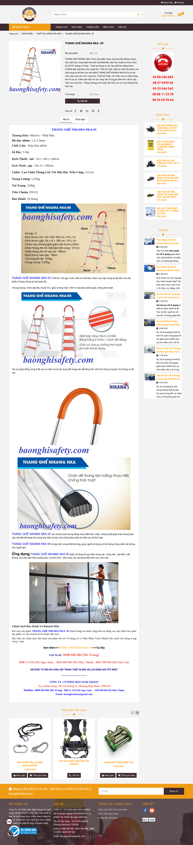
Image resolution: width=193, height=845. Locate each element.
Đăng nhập (168, 2)
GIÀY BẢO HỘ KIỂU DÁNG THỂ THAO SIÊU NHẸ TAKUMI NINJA (167, 194)
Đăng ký (180, 2)
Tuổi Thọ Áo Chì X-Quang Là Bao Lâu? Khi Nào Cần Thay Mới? (168, 377)
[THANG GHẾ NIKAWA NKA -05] (29, 14)
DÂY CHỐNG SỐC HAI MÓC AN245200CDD (30, 764)
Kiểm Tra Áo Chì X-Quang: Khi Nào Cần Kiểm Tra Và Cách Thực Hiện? (168, 350)
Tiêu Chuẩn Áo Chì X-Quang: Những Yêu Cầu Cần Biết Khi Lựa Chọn (167, 242)
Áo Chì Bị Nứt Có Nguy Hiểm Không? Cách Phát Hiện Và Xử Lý (167, 323)
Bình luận (80, 119)
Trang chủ (13, 33)
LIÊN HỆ (122, 27)
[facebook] (145, 810)
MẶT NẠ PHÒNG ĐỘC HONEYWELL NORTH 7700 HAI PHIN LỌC (167, 128)
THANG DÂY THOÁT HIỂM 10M (118, 762)
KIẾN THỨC (108, 27)
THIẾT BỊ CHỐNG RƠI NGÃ (48, 33)
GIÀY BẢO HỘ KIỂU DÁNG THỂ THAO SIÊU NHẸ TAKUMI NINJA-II (167, 178)
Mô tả (66, 119)
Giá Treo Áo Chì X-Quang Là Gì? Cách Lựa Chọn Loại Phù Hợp (169, 296)
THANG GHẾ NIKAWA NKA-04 (75, 647)
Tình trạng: (70, 94)
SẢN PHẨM (27, 33)
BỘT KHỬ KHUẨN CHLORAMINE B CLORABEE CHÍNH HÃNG (166, 145)
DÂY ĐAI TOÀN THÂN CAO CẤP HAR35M (74, 762)
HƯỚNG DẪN (92, 27)
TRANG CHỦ (61, 27)
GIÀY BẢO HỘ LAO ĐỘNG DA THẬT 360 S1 (168, 161)
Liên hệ (83, 101)
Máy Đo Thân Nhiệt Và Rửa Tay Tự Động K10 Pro (168, 211)
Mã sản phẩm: (72, 53)
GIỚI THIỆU (77, 27)
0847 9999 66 (168, 16)
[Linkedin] (87, 111)
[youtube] (152, 810)
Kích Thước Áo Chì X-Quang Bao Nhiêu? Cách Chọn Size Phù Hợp (167, 269)
